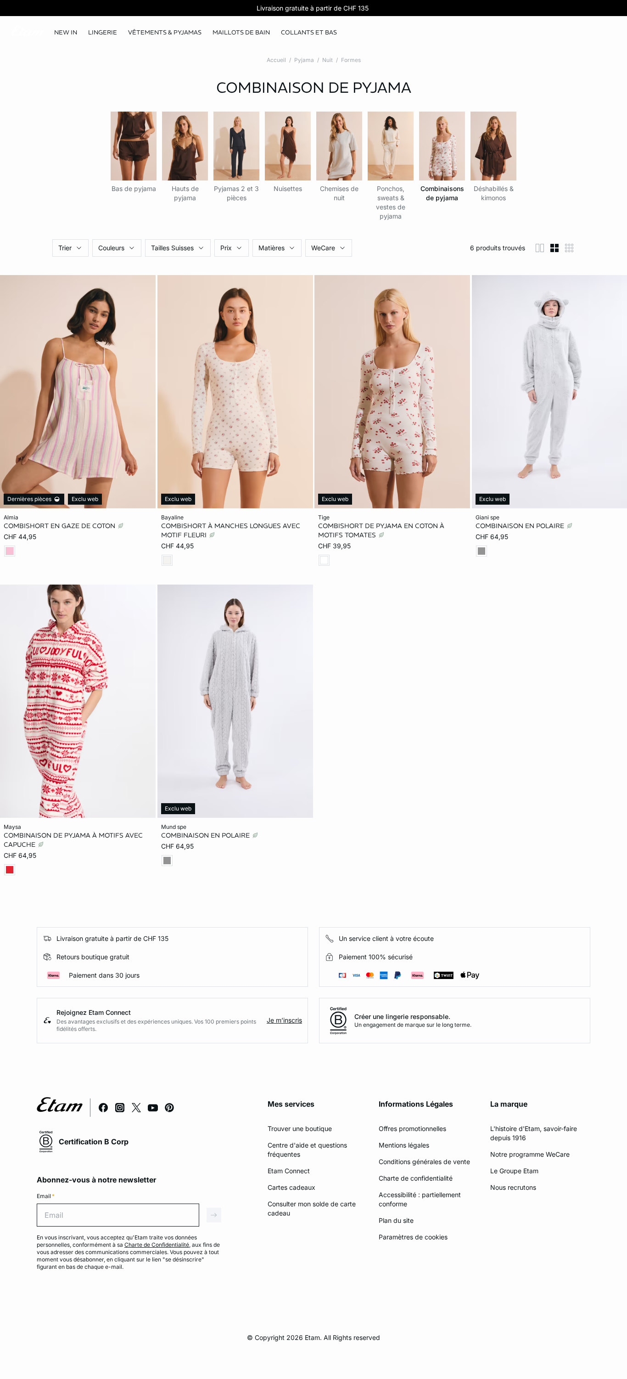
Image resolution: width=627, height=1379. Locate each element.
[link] (65, 32)
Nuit (327, 59)
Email (46, 1196)
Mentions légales (404, 1145)
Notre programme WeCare (530, 1154)
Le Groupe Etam (514, 1171)
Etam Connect (289, 1171)
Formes (351, 59)
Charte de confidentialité (416, 1178)
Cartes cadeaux (291, 1187)
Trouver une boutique (300, 1128)
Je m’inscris (284, 1020)
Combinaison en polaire (521, 526)
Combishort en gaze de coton (60, 526)
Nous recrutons (513, 1187)
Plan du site (396, 1220)
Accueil (276, 59)
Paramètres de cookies (413, 1237)
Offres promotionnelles (412, 1128)
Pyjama (304, 59)
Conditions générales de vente (424, 1161)
